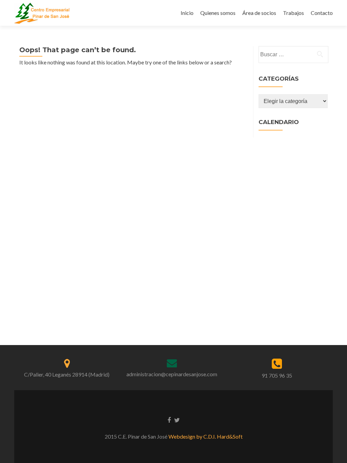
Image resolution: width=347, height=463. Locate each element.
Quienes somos (218, 12)
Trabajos (293, 12)
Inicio (187, 12)
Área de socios (259, 12)
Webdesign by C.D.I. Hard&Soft (205, 436)
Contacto (322, 12)
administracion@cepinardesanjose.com (171, 374)
